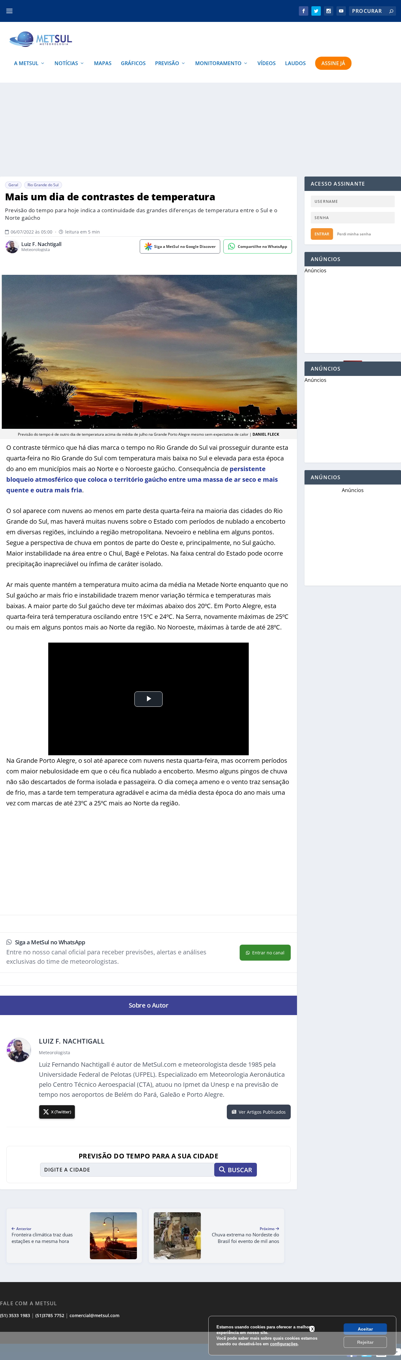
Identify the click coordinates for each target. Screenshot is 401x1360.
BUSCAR (240, 1170)
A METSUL (26, 64)
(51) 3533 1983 (15, 1315)
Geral (13, 184)
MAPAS (103, 64)
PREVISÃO (167, 64)
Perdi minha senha (354, 234)
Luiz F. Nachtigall (41, 244)
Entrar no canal (268, 953)
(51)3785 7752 (49, 1315)
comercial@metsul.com (94, 1315)
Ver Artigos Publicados (262, 1112)
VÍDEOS (267, 64)
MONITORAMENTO (218, 64)
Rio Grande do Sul (43, 184)
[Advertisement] (200, 1346)
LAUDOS (295, 64)
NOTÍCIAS (66, 64)
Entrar (322, 234)
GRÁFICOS (133, 64)
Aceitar (365, 1329)
